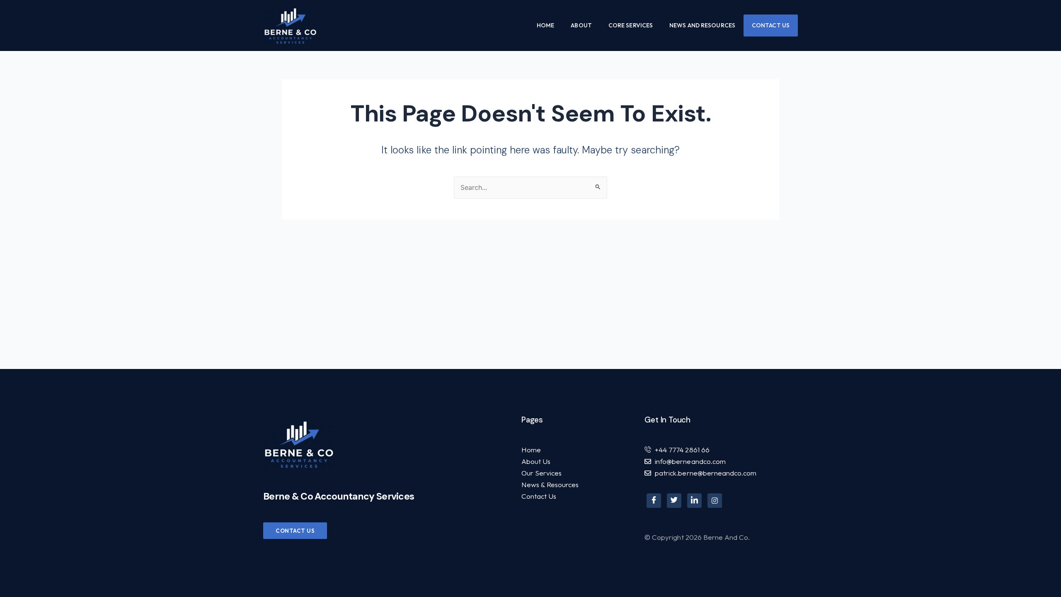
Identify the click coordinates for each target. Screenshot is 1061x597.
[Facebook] (654, 500)
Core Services (630, 25)
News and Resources (702, 25)
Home (545, 25)
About (581, 25)
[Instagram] (714, 500)
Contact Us (771, 25)
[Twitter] (674, 500)
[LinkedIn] (694, 500)
